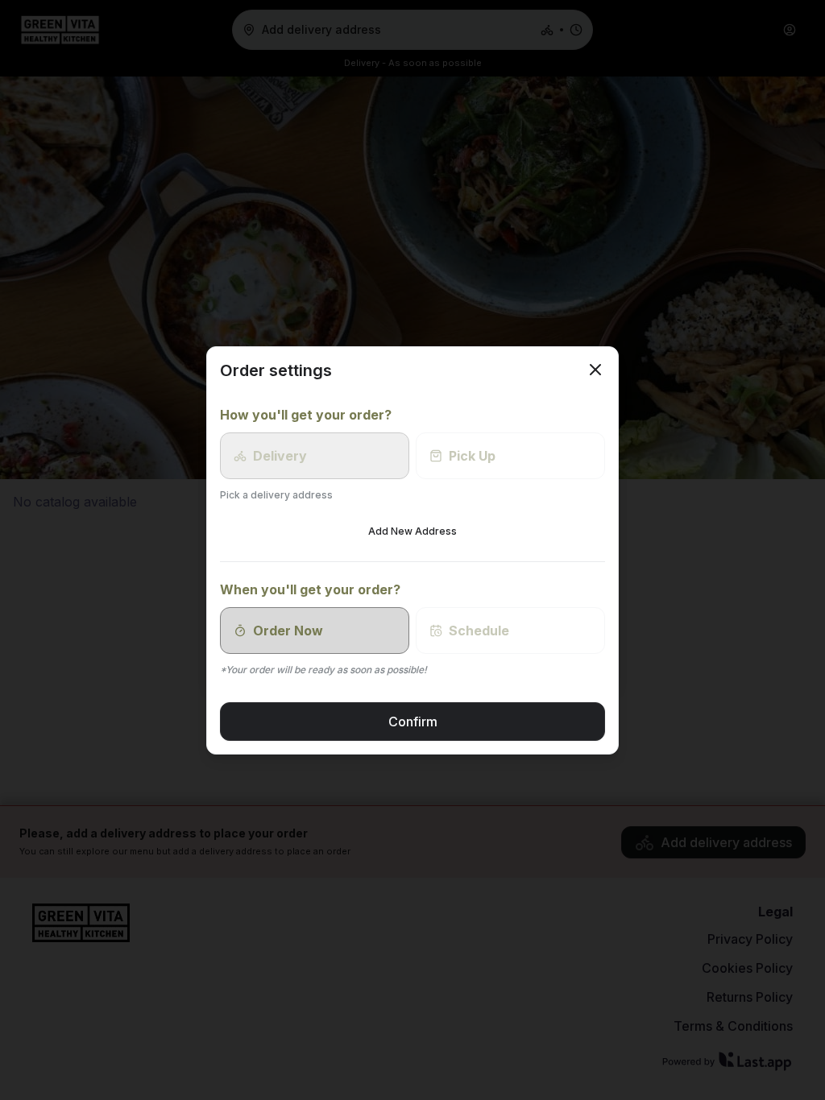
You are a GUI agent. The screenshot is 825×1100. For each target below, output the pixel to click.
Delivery (280, 456)
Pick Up (472, 456)
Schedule (479, 630)
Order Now (288, 630)
